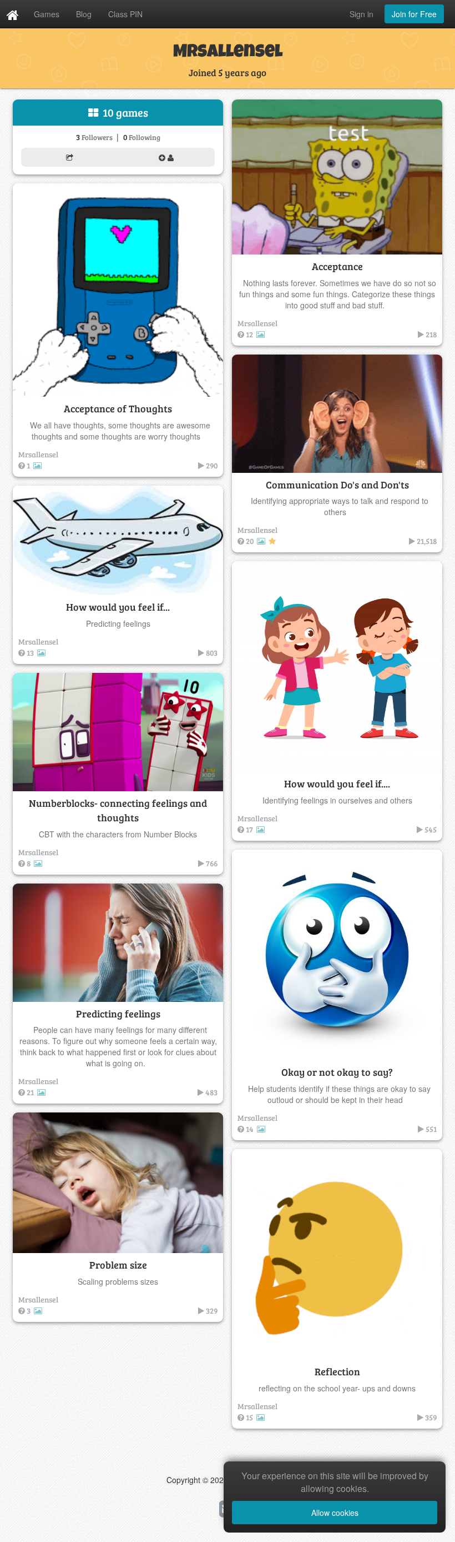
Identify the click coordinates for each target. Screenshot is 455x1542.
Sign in (361, 13)
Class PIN (125, 13)
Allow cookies (334, 1512)
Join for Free (414, 13)
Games (46, 13)
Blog (84, 13)
